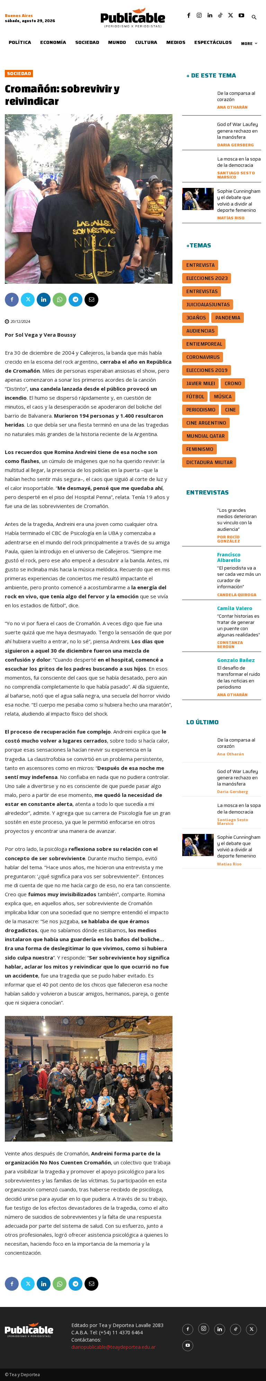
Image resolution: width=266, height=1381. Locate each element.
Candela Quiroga (236, 594)
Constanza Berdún (230, 644)
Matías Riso (231, 218)
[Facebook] (189, 15)
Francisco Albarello (228, 557)
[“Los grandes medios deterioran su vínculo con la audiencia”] (198, 518)
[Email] (91, 300)
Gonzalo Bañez (236, 660)
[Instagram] (199, 15)
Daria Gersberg (235, 145)
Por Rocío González (228, 539)
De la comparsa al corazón (236, 96)
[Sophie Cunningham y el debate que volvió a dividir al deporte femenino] (198, 199)
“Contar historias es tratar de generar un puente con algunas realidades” (238, 625)
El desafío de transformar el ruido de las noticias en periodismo (238, 677)
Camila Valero (234, 608)
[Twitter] (230, 15)
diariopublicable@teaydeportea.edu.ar (113, 1347)
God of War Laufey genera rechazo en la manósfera (237, 130)
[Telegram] (75, 300)
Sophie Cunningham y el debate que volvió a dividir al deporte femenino (238, 200)
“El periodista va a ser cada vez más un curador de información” (239, 577)
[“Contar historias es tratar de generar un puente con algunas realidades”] (198, 617)
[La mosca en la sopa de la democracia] (198, 167)
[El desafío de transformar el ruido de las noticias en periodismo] (198, 668)
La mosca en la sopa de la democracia (239, 162)
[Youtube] (241, 15)
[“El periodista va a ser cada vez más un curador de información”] (198, 563)
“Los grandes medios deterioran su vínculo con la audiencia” (237, 519)
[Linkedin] (209, 15)
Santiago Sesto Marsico (236, 175)
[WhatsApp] (59, 300)
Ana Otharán (232, 107)
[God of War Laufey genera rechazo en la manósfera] (198, 132)
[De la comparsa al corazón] (198, 101)
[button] (254, 17)
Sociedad (19, 73)
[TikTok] (220, 15)
